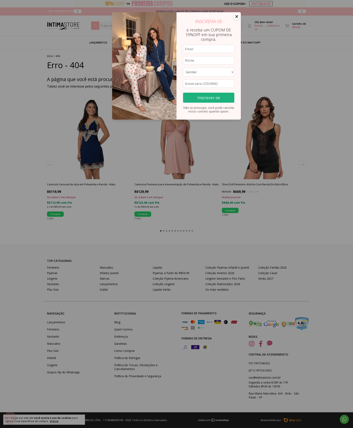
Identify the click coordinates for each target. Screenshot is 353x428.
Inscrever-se (208, 97)
